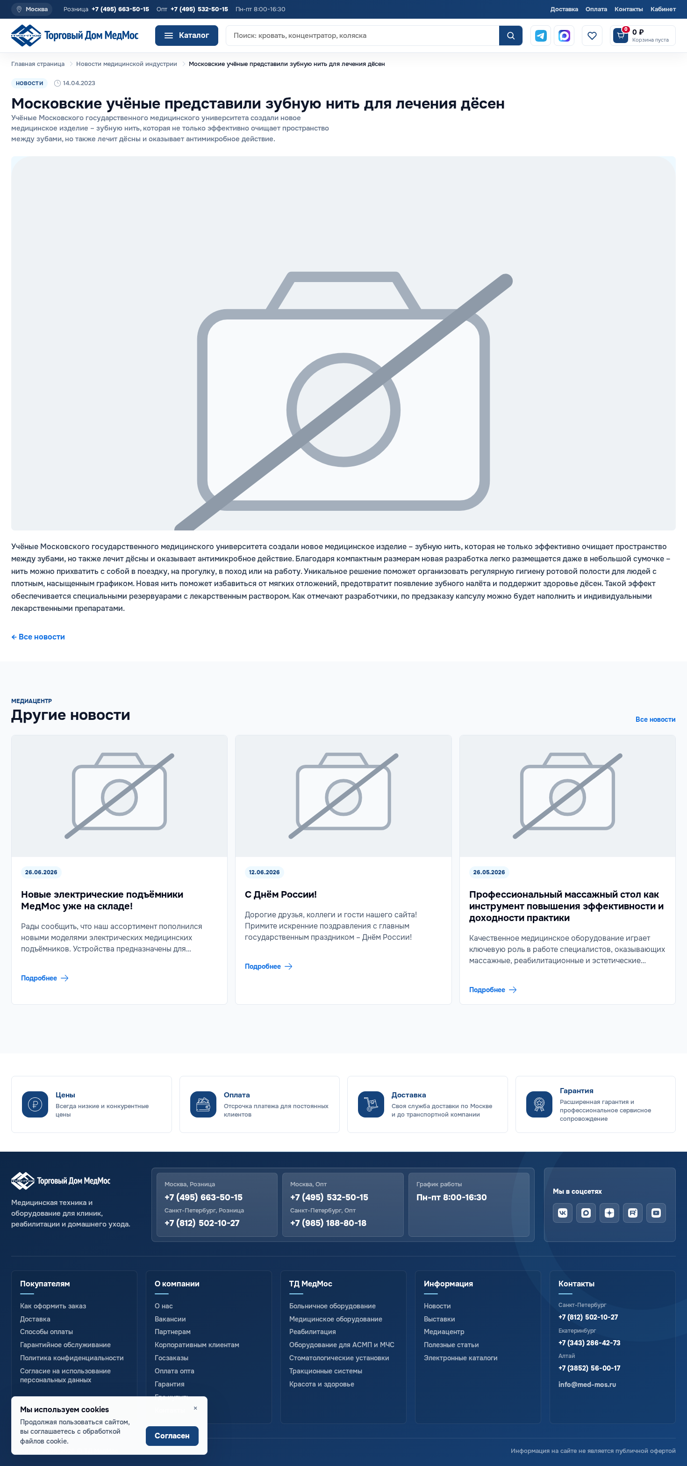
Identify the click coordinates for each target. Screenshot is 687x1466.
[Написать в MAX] (564, 35)
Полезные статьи (451, 1345)
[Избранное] (592, 35)
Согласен (172, 1436)
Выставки (439, 1319)
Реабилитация (312, 1332)
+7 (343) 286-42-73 (589, 1343)
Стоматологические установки (339, 1358)
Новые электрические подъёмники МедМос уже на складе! (102, 900)
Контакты (629, 9)
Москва (37, 9)
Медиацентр (444, 1332)
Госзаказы (171, 1358)
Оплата (596, 9)
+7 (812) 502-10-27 (202, 1223)
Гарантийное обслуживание (65, 1345)
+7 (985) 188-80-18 (328, 1223)
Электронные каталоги (461, 1358)
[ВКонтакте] (562, 1213)
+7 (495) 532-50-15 (199, 9)
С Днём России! (281, 894)
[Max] (586, 1213)
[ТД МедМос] (79, 35)
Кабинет (663, 9)
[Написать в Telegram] (540, 35)
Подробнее (39, 978)
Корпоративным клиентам (197, 1345)
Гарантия (170, 1384)
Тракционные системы (325, 1371)
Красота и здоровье (321, 1384)
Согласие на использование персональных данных (65, 1375)
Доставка (564, 9)
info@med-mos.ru (587, 1384)
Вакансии (170, 1319)
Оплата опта (174, 1371)
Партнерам (173, 1332)
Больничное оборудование (332, 1306)
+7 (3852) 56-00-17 (589, 1368)
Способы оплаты (46, 1332)
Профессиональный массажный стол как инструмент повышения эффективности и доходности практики (566, 906)
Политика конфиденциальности (72, 1358)
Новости (437, 1306)
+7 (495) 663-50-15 (120, 9)
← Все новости (38, 637)
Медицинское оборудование (335, 1319)
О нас (164, 1306)
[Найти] (510, 35)
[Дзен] (609, 1213)
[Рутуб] (633, 1213)
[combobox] (362, 35)
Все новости (656, 719)
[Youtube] (656, 1213)
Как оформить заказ (53, 1306)
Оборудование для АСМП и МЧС (341, 1345)
